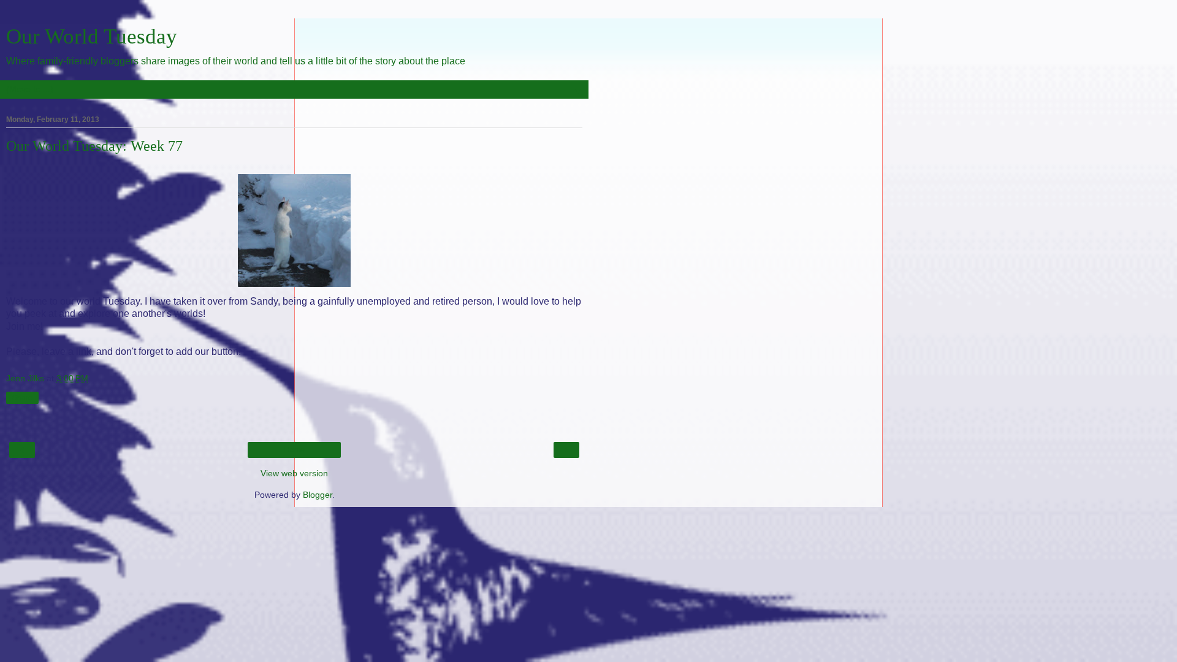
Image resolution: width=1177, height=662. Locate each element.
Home (294, 450)
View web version (294, 473)
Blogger (317, 495)
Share (22, 398)
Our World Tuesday (91, 36)
